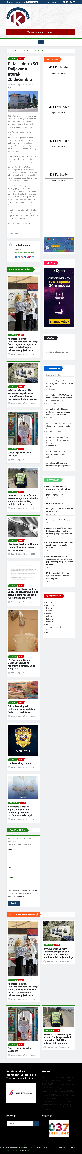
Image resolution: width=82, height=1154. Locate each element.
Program (49, 622)
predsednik (51, 1101)
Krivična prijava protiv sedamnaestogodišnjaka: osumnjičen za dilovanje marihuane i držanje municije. (23, 394)
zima (61, 1107)
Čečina (71, 1107)
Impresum (71, 1147)
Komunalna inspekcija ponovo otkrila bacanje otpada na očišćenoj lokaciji (59, 426)
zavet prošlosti (55, 1107)
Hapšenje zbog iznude (19, 763)
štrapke (48, 1109)
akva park (48, 1077)
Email (10, 878)
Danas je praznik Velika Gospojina (59, 520)
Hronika (49, 608)
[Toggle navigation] (41, 42)
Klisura (66, 1088)
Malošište (68, 1090)
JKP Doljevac (60, 1088)
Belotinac (70, 1077)
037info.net (31, 1150)
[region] (59, 1128)
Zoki (48, 457)
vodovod (48, 1107)
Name (11, 868)
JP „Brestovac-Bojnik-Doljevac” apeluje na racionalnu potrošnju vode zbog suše (21, 664)
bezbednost (46, 1080)
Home (10, 51)
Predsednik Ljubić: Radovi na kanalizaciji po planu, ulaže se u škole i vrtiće (60, 383)
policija (59, 1098)
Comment (12, 849)
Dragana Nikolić (52, 446)
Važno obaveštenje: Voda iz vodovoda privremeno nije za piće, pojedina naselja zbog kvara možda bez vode (23, 593)
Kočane (57, 1091)
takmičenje (64, 1104)
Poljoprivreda (51, 619)
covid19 (53, 1080)
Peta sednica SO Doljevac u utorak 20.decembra (32, 51)
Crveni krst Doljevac (62, 1080)
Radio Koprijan (16, 85)
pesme (54, 1098)
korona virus (51, 1091)
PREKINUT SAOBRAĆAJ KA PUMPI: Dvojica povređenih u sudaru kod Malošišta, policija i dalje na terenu (23, 500)
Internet (49, 611)
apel (65, 1077)
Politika (49, 616)
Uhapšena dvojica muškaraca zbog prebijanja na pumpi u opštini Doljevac (23, 547)
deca (69, 1080)
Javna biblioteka (66, 1084)
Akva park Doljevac (57, 1077)
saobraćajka (55, 1104)
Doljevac (47, 1084)
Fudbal (59, 1084)
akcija (43, 1077)
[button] (59, 1128)
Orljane (71, 1095)
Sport (48, 630)
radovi (69, 1101)
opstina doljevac (58, 1095)
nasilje (44, 1095)
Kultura (49, 613)
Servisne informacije (54, 627)
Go (36, 1123)
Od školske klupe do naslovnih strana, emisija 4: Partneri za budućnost (22, 709)
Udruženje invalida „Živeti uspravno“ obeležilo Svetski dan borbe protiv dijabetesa (58, 440)
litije (62, 1091)
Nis (47, 1095)
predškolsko (57, 1101)
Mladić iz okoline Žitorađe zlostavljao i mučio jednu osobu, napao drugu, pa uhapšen (58, 412)
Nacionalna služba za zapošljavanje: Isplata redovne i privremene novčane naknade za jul (20, 811)
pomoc (45, 1101)
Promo (49, 624)
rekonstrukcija (46, 1104)
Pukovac (64, 1101)
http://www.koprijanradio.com (26, 252)
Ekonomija (50, 605)
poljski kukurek (66, 1098)
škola (43, 1109)
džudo (55, 1084)
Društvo (49, 602)
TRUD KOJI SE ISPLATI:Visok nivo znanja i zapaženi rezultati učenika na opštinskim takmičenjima (59, 398)
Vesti (48, 632)
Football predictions (54, 431)
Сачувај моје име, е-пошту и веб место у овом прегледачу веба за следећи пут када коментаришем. (23, 893)
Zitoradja (65, 1107)
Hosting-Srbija (11, 1150)
